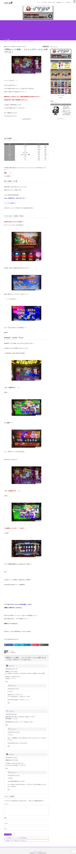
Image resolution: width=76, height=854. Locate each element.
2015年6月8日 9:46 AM (11, 714)
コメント (6, 804)
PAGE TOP (73, 827)
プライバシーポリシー (38, 851)
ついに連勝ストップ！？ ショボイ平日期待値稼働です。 (17, 837)
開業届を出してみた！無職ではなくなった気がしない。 (16, 840)
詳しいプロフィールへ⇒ (61, 118)
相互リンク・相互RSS (61, 95)
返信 (6, 681)
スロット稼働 (46, 46)
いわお (10, 665)
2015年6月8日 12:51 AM (11, 669)
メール (6, 823)
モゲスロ (36, 853)
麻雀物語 (14, 652)
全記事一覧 (60, 97)
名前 (5, 817)
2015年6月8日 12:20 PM (13, 775)
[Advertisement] (38, 29)
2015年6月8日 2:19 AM (13, 688)
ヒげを (12, 685)
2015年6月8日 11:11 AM (11, 757)
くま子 (10, 711)
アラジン (9, 652)
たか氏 (10, 754)
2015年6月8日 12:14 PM (13, 732)
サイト (5, 828)
